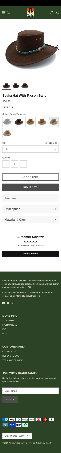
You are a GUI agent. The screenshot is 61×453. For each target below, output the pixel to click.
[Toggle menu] (3, 12)
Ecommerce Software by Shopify (38, 443)
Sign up (10, 399)
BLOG (5, 333)
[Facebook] (3, 303)
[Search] (10, 12)
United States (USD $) (15, 436)
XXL (7, 149)
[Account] (51, 12)
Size (4, 143)
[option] (30, 49)
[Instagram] (12, 303)
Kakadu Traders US (17, 443)
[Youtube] (8, 303)
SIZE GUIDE (8, 320)
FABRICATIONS (9, 325)
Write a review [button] (30, 253)
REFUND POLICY (10, 356)
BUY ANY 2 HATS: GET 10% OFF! (31, 3)
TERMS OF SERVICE (12, 360)
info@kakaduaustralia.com (28, 296)
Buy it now (30, 187)
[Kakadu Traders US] (30, 12)
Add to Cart (30, 177)
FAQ (4, 329)
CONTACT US (9, 351)
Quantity (6, 157)
